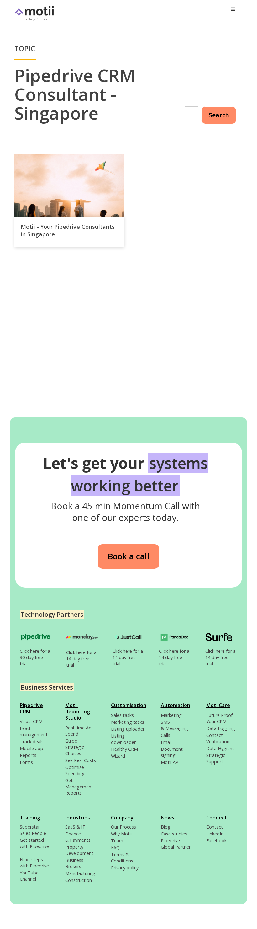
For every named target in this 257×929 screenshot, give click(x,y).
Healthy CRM (124, 749)
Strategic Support (215, 758)
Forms (26, 762)
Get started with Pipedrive (34, 846)
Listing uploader (127, 729)
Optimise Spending (75, 770)
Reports (28, 755)
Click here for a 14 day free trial (81, 658)
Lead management (34, 731)
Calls (165, 735)
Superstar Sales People (33, 830)
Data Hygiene (220, 748)
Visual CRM (31, 721)
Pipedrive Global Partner (176, 844)
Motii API (170, 762)
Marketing (171, 715)
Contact (214, 827)
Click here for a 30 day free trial (35, 657)
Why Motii (121, 834)
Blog (165, 827)
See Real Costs (80, 760)
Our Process (123, 827)
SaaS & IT (75, 827)
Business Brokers (74, 863)
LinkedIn (214, 834)
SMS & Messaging (174, 725)
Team (117, 841)
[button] (233, 9)
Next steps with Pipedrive (34, 863)
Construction (78, 880)
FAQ (115, 848)
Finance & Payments (78, 837)
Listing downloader (123, 739)
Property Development (79, 850)
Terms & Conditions (122, 857)
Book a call (128, 556)
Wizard (118, 756)
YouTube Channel (29, 876)
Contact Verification (217, 738)
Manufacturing (80, 873)
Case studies (174, 834)
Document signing (172, 752)
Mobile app (31, 748)
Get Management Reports (79, 786)
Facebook (216, 841)
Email (166, 742)
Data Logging (220, 728)
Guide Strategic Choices (74, 747)
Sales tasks (122, 715)
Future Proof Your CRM (219, 718)
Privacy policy (125, 868)
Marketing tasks (127, 722)
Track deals (32, 741)
